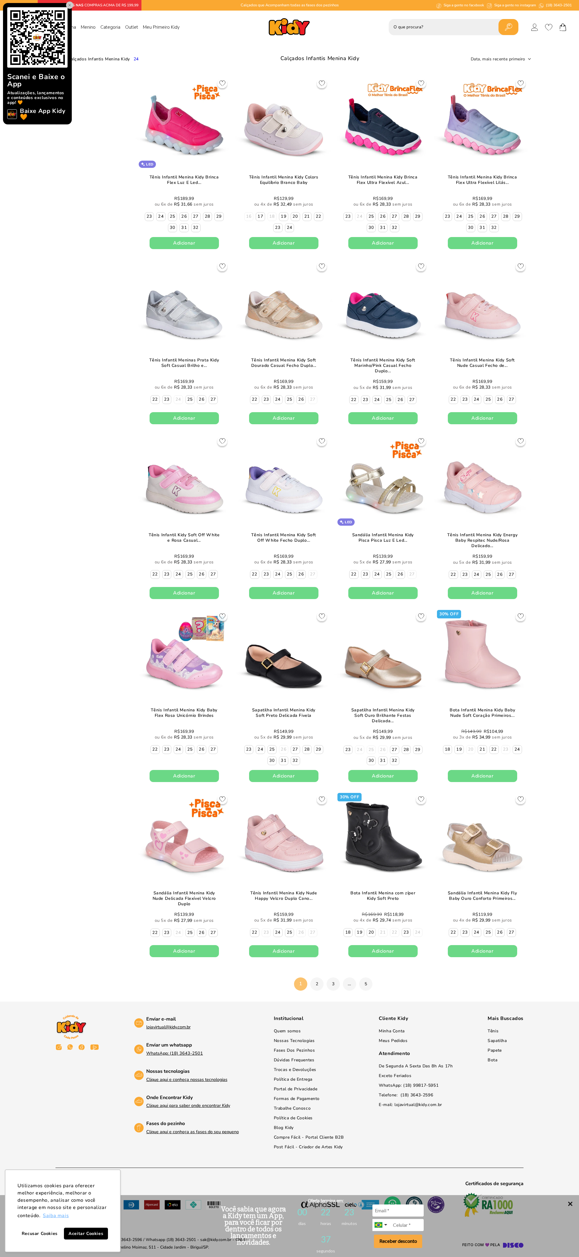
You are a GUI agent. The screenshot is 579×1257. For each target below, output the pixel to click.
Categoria (110, 27)
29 (219, 216)
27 (196, 216)
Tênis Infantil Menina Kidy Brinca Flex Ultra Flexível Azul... (383, 180)
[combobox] (381, 1225)
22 (318, 216)
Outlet (131, 27)
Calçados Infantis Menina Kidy (99, 59)
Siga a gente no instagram (515, 5)
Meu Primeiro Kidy (161, 27)
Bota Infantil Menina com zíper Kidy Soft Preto (382, 895)
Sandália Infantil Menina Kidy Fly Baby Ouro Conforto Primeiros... (482, 895)
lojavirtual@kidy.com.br (168, 1027)
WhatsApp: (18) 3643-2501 (174, 1053)
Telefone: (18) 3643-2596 (406, 1095)
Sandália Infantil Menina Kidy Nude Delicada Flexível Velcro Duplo (184, 898)
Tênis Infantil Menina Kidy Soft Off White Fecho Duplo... (283, 537)
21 (307, 216)
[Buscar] (508, 27)
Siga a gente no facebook (464, 5)
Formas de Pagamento (297, 1098)
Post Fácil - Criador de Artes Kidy (308, 1147)
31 (184, 227)
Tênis (493, 1031)
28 (207, 216)
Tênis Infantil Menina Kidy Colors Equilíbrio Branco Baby (283, 180)
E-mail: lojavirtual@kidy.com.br (410, 1105)
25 (173, 216)
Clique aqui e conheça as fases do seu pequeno (192, 1132)
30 (173, 227)
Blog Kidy (284, 1127)
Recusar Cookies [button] (40, 1233)
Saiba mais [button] (56, 1215)
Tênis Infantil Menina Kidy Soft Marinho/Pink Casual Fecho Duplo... (382, 365)
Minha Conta (392, 1031)
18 (447, 749)
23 (149, 216)
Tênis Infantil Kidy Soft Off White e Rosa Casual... (184, 537)
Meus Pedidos (393, 1041)
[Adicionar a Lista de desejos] (222, 84)
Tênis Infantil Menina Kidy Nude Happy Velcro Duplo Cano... (283, 895)
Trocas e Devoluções (295, 1070)
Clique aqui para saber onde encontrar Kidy (188, 1105)
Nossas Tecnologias (294, 1041)
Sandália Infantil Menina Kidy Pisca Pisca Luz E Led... (383, 537)
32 (196, 227)
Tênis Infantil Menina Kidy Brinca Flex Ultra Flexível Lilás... (482, 180)
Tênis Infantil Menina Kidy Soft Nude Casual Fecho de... (482, 362)
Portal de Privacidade (296, 1089)
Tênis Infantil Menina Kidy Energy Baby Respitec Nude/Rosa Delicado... (482, 540)
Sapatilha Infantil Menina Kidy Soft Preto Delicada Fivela (283, 712)
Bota (492, 1060)
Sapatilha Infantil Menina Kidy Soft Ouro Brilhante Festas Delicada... (383, 715)
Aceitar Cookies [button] (85, 1233)
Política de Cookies (293, 1118)
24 (136, 59)
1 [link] (300, 983)
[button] (563, 27)
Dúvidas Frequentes (294, 1060)
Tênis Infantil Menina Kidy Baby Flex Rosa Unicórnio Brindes (184, 712)
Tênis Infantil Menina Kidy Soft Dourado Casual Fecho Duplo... (283, 362)
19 (283, 216)
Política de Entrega (293, 1079)
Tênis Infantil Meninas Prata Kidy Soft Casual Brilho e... (184, 362)
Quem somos (287, 1031)
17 (260, 216)
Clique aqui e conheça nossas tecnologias (186, 1079)
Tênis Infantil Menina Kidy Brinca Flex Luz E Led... (184, 180)
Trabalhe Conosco (292, 1108)
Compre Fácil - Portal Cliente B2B (309, 1137)
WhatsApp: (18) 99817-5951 (408, 1085)
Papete (495, 1050)
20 (295, 216)
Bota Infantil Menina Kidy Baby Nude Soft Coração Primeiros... (482, 712)
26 (184, 216)
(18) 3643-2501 (559, 5)
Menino (88, 27)
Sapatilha (497, 1041)
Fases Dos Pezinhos (294, 1050)
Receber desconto (398, 1241)
